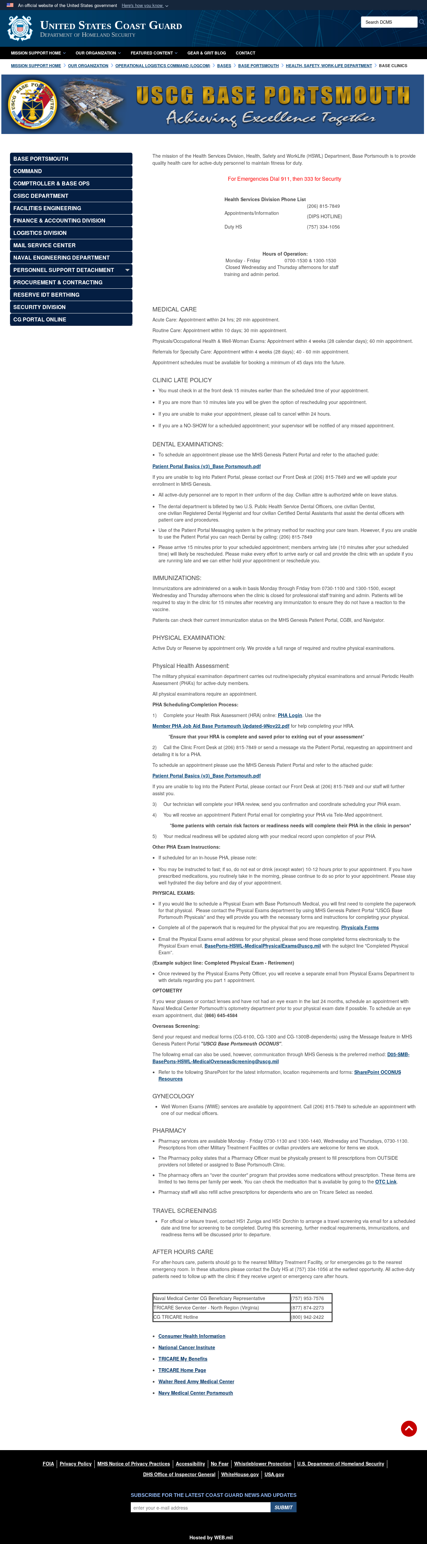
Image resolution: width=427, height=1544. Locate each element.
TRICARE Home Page (182, 1370)
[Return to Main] (409, 1432)
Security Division (39, 307)
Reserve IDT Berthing (46, 294)
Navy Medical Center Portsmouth (195, 1392)
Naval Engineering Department (61, 257)
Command (27, 171)
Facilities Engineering (47, 208)
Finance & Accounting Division (59, 220)
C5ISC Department (40, 195)
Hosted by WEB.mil (211, 1537)
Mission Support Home (36, 53)
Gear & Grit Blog (206, 53)
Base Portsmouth (40, 158)
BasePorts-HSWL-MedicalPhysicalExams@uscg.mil (262, 945)
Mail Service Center (44, 245)
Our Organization (96, 53)
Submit (284, 1507)
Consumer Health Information (192, 1335)
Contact (245, 53)
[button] (146, 5)
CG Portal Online (39, 319)
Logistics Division (40, 233)
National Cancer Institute (186, 1347)
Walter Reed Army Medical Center (196, 1381)
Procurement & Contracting (57, 282)
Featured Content (152, 53)
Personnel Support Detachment (63, 270)
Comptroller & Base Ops (51, 183)
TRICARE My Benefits (182, 1358)
